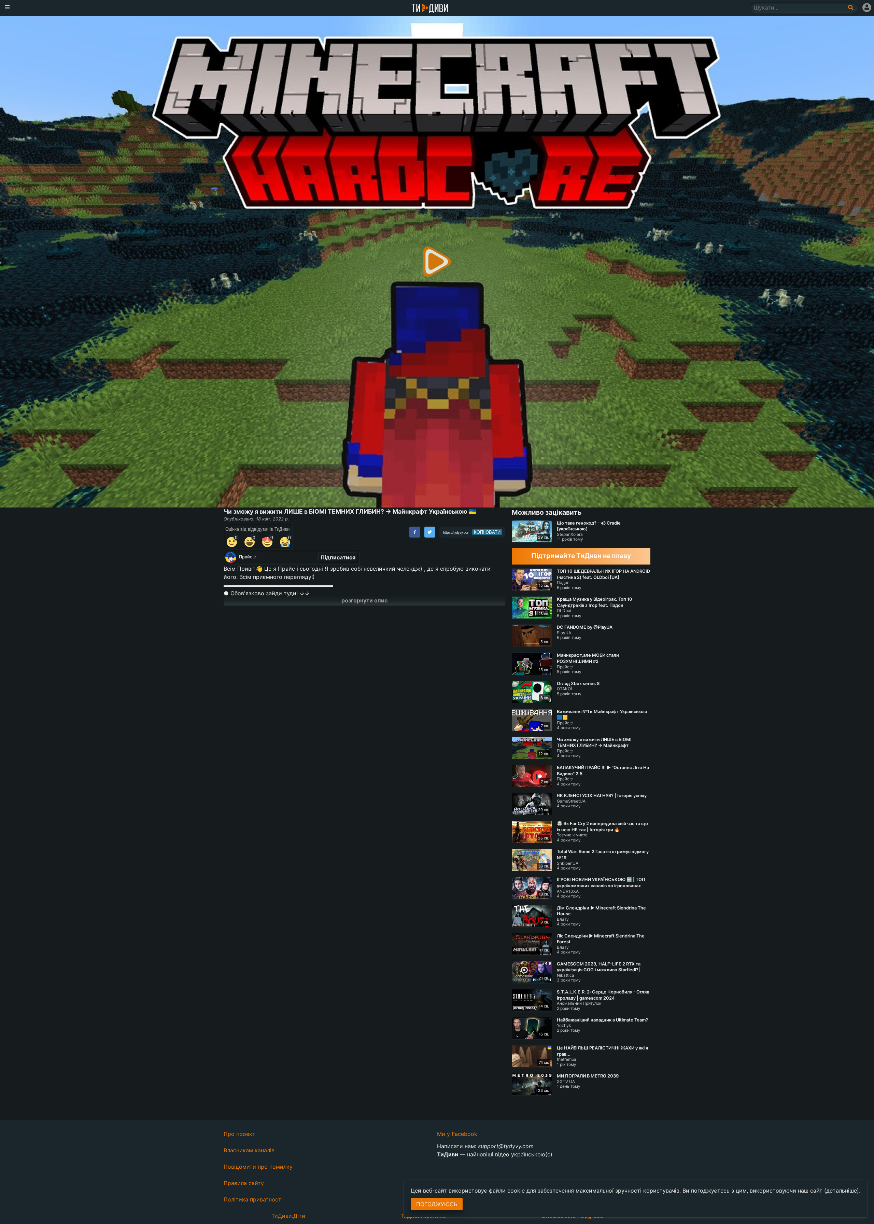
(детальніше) (841, 1190)
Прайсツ (248, 556)
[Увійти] (866, 7)
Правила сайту (244, 1183)
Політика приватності (253, 1199)
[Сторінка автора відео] (230, 557)
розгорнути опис (364, 600)
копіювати (487, 532)
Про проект (239, 1133)
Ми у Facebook (457, 1133)
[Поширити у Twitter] (429, 532)
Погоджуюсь (436, 1204)
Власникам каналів (249, 1150)
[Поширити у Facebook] (414, 532)
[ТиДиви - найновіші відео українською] (430, 9)
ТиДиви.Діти (288, 1215)
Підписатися (338, 557)
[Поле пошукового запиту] (851, 7)
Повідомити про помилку (258, 1166)
